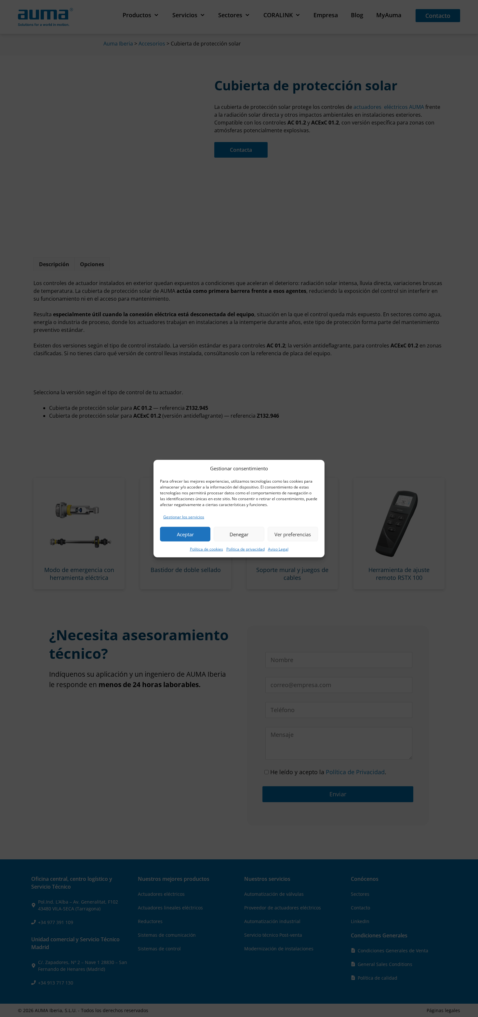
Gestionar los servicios (183, 517)
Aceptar (185, 534)
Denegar (239, 534)
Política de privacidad (245, 549)
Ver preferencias (292, 534)
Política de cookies (206, 549)
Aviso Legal (278, 549)
